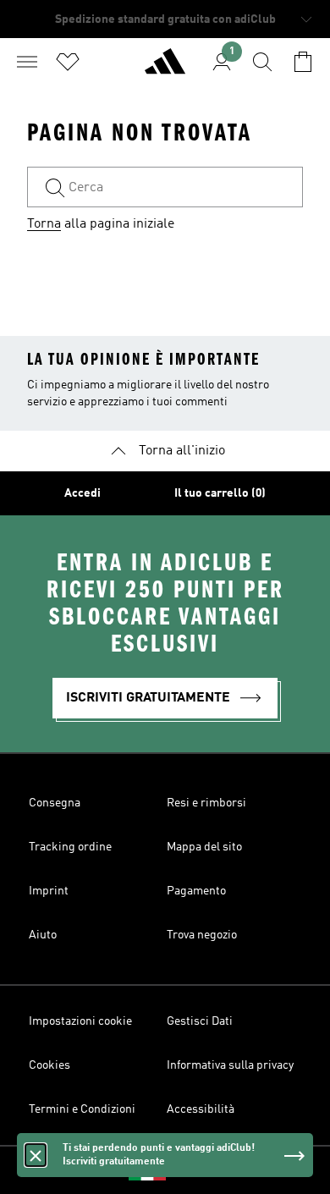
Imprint (49, 891)
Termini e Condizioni (82, 1109)
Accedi (82, 493)
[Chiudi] (35, 1155)
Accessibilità (200, 1109)
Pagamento (196, 891)
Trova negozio (202, 935)
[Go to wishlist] (67, 61)
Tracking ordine (70, 847)
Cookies (49, 1065)
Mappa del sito (204, 847)
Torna (44, 224)
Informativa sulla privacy (230, 1065)
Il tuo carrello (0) (220, 493)
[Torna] (165, 68)
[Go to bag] (303, 61)
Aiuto (43, 935)
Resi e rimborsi (206, 803)
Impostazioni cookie (80, 1021)
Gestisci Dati (200, 1021)
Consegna (54, 803)
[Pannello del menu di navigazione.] (27, 61)
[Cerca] (262, 61)
